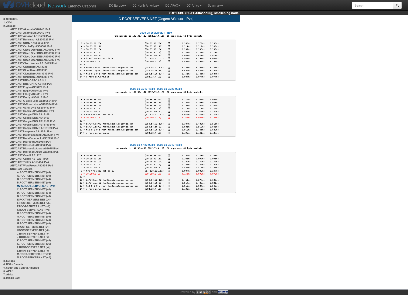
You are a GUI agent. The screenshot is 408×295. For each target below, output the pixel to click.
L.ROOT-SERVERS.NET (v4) (33, 247)
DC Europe (116, 5)
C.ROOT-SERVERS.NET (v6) (34, 189)
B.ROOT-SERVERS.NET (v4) (34, 179)
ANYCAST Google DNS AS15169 (30, 114)
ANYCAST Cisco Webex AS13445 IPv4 (33, 63)
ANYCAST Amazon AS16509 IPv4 (30, 36)
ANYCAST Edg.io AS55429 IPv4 (29, 87)
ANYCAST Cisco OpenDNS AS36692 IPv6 (35, 56)
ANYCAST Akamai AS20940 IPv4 (30, 29)
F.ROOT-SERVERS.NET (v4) (33, 206)
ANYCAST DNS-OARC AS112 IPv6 (31, 84)
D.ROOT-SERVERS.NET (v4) (34, 193)
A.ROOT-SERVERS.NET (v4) (34, 172)
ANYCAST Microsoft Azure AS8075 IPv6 (34, 152)
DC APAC (171, 5)
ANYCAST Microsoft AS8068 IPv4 (30, 141)
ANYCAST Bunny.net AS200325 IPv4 (32, 39)
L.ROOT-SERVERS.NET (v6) (33, 250)
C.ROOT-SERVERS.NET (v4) (38, 186)
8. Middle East (11, 278)
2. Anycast (9, 26)
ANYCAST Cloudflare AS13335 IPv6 (31, 73)
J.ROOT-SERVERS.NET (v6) (33, 237)
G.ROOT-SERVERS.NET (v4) (34, 213)
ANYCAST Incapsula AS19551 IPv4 (31, 131)
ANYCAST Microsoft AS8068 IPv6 (30, 145)
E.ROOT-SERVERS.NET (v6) (34, 203)
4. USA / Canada (13, 264)
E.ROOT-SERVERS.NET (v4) (34, 199)
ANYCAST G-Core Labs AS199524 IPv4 (34, 101)
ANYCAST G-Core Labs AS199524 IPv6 (34, 104)
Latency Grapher (72, 5)
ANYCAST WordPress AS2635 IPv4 (31, 165)
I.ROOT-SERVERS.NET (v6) (33, 230)
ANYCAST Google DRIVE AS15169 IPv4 (34, 128)
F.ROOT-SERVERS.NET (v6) (33, 210)
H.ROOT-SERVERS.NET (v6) (34, 223)
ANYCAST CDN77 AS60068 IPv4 (30, 43)
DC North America (144, 5)
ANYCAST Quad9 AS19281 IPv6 (29, 158)
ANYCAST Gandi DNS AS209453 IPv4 (32, 107)
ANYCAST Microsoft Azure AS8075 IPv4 (34, 148)
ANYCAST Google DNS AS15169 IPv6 (32, 121)
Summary (214, 5)
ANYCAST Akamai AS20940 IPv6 (30, 32)
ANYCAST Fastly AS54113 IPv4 (29, 94)
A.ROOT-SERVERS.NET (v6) (34, 176)
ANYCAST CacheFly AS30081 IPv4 (31, 46)
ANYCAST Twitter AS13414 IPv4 (29, 162)
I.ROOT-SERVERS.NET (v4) (33, 227)
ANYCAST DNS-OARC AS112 (28, 80)
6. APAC (8, 271)
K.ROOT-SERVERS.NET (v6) (34, 244)
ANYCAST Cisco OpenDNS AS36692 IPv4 (35, 50)
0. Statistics (10, 19)
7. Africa (8, 274)
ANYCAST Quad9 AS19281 (26, 155)
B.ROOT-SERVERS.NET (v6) (34, 182)
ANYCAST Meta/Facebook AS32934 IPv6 (34, 138)
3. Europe (9, 261)
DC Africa (193, 5)
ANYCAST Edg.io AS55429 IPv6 (29, 90)
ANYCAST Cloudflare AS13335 (28, 67)
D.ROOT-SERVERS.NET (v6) (34, 196)
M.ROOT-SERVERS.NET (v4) (34, 254)
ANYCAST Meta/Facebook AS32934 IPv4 (34, 135)
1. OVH (7, 22)
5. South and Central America (21, 267)
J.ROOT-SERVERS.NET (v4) (33, 233)
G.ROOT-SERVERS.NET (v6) (34, 216)
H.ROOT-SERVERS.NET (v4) (34, 220)
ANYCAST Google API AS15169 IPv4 (32, 111)
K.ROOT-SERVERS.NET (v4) (34, 240)
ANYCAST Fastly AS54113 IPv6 (29, 97)
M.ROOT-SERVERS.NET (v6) (34, 257)
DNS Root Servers (21, 169)
